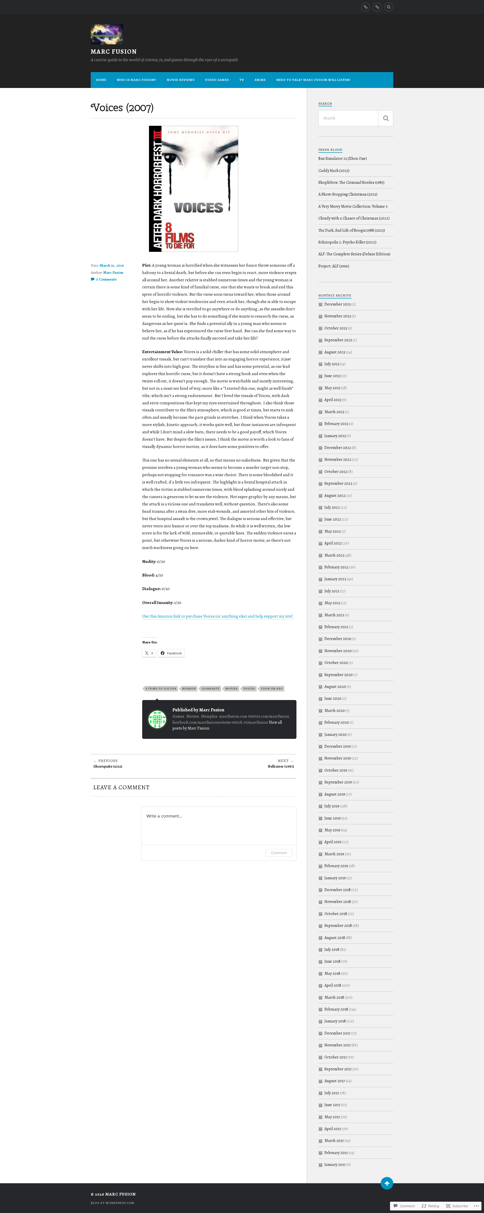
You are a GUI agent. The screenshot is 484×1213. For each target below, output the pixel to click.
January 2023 (335, 436)
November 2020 (338, 651)
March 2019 (334, 854)
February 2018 (336, 1009)
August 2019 (334, 794)
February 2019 (336, 866)
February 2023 (336, 424)
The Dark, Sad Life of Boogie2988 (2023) (351, 230)
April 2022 (333, 543)
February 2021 (336, 627)
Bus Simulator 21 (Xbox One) (342, 158)
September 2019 (338, 782)
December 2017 (337, 1033)
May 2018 (332, 973)
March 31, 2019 (112, 265)
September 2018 (338, 925)
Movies (231, 688)
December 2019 (337, 746)
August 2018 (334, 938)
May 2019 (332, 830)
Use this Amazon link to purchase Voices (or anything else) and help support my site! (218, 616)
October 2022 (336, 471)
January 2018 (335, 1021)
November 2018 (337, 901)
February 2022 (336, 567)
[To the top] (387, 1183)
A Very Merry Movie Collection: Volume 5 (352, 206)
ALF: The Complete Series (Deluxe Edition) (354, 254)
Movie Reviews (181, 80)
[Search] (388, 7)
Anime (260, 80)
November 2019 (337, 758)
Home (101, 80)
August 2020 (335, 686)
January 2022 (335, 579)
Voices (249, 688)
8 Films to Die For (161, 688)
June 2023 (332, 376)
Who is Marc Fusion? (136, 80)
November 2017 (337, 1045)
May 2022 (332, 531)
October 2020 (336, 662)
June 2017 (332, 1105)
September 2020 (338, 675)
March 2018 (334, 997)
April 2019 (332, 842)
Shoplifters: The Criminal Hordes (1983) (351, 182)
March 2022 (334, 555)
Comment (279, 853)
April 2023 (332, 400)
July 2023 (331, 364)
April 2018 (332, 985)
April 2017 (332, 1129)
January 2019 (335, 878)
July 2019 (331, 806)
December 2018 (337, 890)
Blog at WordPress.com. (113, 1203)
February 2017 (336, 1153)
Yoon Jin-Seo (272, 688)
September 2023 (338, 340)
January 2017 (335, 1164)
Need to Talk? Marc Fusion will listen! (314, 80)
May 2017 (332, 1117)
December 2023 (337, 304)
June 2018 (332, 961)
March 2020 (334, 710)
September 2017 (338, 1069)
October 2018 (335, 914)
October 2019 (335, 770)
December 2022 (337, 447)
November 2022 (337, 459)
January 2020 (335, 734)
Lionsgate (211, 688)
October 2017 (335, 1057)
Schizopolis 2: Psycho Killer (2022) (347, 242)
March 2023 (334, 412)
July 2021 (331, 591)
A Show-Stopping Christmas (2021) (347, 194)
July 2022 (332, 507)
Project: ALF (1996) (333, 266)
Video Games (217, 80)
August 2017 (334, 1081)
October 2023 (335, 328)
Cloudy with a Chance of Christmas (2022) (353, 218)
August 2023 (334, 352)
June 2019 (332, 818)
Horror (189, 688)
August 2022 (335, 495)
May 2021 (332, 603)
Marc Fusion (114, 51)
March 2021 (334, 615)
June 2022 (332, 519)
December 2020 (337, 639)
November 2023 (337, 316)
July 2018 (331, 949)
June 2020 (332, 698)
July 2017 (331, 1093)
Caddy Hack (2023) (333, 170)
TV (241, 80)
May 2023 (332, 388)
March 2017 (334, 1140)
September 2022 (338, 483)
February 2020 (336, 722)
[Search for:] (355, 118)
